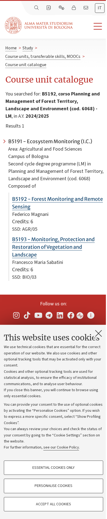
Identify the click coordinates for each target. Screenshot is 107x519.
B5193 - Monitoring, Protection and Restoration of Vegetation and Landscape (53, 247)
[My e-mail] (86, 8)
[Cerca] (37, 8)
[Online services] (62, 8)
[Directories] (49, 8)
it (100, 8)
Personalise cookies (53, 486)
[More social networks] (91, 315)
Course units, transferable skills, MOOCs (42, 56)
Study (27, 48)
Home (11, 48)
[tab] (100, 8)
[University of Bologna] (39, 25)
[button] (90, 26)
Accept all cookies (53, 504)
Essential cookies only (53, 467)
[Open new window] (16, 315)
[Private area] (74, 8)
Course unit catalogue (25, 65)
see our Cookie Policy (61, 447)
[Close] (98, 333)
